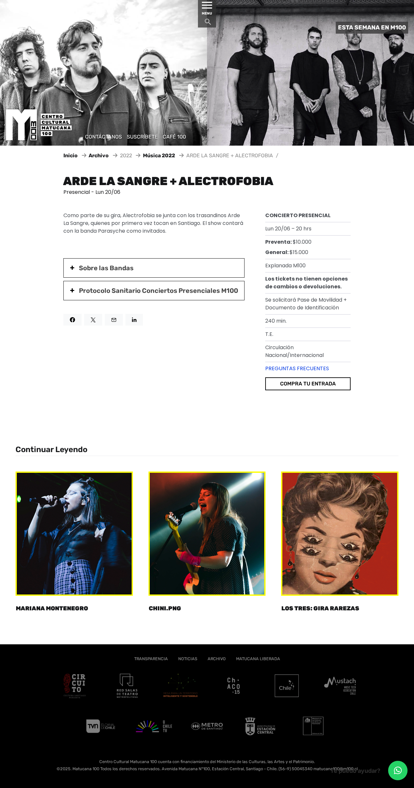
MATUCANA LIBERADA (258, 658)
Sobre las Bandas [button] (106, 268)
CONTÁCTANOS (103, 137)
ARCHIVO (217, 658)
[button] (398, 770)
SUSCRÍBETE (142, 137)
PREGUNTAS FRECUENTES (297, 368)
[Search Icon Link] (208, 23)
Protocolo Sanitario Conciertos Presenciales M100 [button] (158, 290)
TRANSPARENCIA (151, 658)
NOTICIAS (187, 658)
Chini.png (165, 608)
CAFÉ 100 (174, 137)
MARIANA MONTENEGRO (52, 608)
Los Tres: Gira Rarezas (320, 608)
